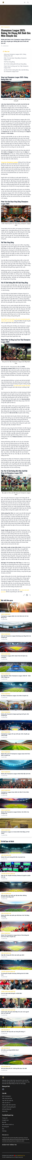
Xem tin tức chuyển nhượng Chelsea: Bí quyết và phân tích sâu (15, 876)
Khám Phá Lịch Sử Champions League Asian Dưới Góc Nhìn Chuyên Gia (15, 754)
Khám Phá (4, 1111)
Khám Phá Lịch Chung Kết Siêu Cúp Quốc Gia (13, 857)
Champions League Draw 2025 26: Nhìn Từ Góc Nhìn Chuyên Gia (15, 792)
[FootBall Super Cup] (3, 1089)
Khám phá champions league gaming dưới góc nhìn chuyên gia (15, 714)
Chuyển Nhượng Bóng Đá (8, 873)
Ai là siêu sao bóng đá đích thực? (10, 1050)
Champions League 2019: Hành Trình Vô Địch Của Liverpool (14, 656)
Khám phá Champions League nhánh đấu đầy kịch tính (15, 773)
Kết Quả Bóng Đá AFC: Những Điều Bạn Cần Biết (14, 1068)
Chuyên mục (5, 1120)
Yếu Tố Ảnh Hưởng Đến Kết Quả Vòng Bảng (15, 64)
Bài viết (4, 1122)
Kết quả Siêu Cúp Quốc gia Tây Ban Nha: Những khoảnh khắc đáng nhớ (14, 896)
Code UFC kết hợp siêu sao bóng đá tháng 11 (13, 1031)
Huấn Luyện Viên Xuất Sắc (8, 991)
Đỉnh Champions (5, 27)
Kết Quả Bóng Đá (5, 1066)
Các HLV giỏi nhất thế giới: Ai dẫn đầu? (11, 993)
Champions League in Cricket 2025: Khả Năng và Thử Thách (15, 832)
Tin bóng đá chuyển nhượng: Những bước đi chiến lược (15, 974)
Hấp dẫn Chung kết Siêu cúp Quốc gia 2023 (12, 955)
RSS (3, 1129)
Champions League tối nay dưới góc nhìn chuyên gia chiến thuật (15, 734)
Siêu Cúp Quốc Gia (6, 855)
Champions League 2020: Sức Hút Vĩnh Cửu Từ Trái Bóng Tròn (14, 616)
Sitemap (4, 1131)
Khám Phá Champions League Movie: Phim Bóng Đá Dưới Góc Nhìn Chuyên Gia (15, 935)
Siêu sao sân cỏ (5, 1029)
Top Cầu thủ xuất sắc (7, 1100)
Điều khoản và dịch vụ (8, 1124)
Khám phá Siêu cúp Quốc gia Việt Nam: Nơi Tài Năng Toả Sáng (15, 916)
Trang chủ (4, 1118)
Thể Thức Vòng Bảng (9, 62)
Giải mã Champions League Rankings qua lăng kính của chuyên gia (16, 636)
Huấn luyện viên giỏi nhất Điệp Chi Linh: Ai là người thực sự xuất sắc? (15, 1012)
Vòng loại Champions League (9, 162)
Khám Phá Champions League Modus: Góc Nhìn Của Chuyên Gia (15, 812)
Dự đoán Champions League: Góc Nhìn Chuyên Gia (14, 695)
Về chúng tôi (5, 1126)
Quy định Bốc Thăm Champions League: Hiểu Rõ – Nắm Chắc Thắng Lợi (16, 676)
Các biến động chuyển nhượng (22, 385)
